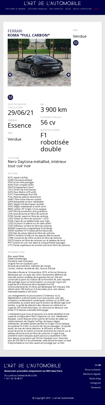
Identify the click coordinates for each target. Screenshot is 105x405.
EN (96, 365)
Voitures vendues (37, 9)
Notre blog (95, 378)
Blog (68, 9)
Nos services (56, 9)
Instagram (95, 382)
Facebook (96, 387)
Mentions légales (92, 373)
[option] (39, 62)
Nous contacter (82, 9)
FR (99, 365)
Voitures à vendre (16, 9)
